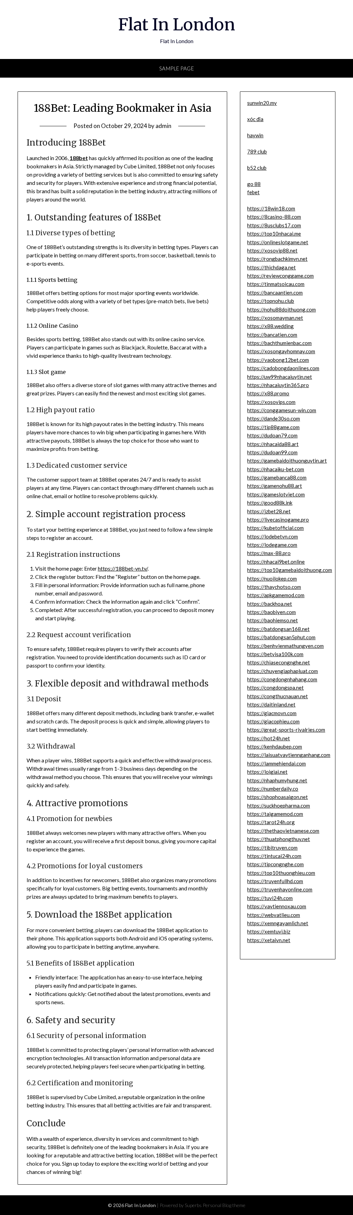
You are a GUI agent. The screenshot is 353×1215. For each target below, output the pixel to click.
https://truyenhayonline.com (279, 889)
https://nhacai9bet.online (276, 562)
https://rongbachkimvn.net (277, 259)
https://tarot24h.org (271, 822)
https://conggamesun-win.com (281, 410)
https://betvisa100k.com (275, 654)
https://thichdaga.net (271, 267)
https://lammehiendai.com (276, 763)
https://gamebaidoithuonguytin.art (287, 460)
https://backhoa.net (269, 604)
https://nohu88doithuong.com (281, 309)
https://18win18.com (271, 208)
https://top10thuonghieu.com (281, 873)
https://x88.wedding (270, 326)
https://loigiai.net (267, 772)
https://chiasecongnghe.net (278, 662)
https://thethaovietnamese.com (283, 831)
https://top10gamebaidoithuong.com (289, 570)
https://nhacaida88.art (273, 444)
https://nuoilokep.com (272, 578)
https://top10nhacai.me (274, 233)
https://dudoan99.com (272, 452)
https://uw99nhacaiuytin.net (279, 377)
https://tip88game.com (273, 427)
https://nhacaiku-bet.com (275, 469)
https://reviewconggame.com (280, 276)
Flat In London (176, 24)
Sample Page (176, 68)
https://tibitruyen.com (272, 847)
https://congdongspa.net (275, 687)
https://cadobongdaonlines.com (283, 368)
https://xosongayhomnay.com (281, 351)
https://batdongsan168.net (278, 629)
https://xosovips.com (271, 402)
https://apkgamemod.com (275, 595)
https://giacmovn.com (271, 713)
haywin (255, 135)
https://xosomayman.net (275, 318)
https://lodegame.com (272, 545)
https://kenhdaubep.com (274, 746)
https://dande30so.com (273, 418)
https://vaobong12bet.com (278, 360)
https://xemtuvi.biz (268, 931)
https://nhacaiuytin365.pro (278, 385)
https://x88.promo (268, 393)
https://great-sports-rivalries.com (286, 730)
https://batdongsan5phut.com (281, 637)
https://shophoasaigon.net (277, 797)
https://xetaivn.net (268, 940)
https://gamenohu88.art (274, 486)
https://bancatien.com (272, 335)
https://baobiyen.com (271, 612)
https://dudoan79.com (272, 435)
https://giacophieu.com (273, 721)
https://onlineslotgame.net (277, 242)
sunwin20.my (262, 103)
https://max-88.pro (269, 553)
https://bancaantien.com (275, 292)
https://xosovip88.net (272, 250)
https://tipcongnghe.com (275, 864)
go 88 (254, 184)
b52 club (256, 168)
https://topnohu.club (270, 301)
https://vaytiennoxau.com (276, 906)
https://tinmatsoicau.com (275, 284)
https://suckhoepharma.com (278, 805)
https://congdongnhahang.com (282, 679)
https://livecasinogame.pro (278, 519)
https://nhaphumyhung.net (277, 780)
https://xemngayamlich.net (277, 923)
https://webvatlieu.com (273, 915)
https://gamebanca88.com (276, 477)
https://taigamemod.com (275, 814)
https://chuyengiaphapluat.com (282, 671)
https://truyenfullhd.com (275, 881)
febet (253, 192)
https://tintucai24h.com (274, 856)
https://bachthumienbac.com (279, 343)
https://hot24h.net (268, 738)
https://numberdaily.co (272, 789)
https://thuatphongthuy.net (278, 839)
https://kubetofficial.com (275, 528)
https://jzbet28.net (269, 511)
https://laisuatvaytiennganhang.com (288, 755)
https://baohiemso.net (272, 620)
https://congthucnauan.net (277, 696)
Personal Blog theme (224, 1205)
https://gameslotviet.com (276, 494)
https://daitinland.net (271, 704)
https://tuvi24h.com (270, 898)
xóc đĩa (255, 119)
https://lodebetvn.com (272, 536)
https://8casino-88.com (274, 217)
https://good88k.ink (269, 503)
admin (163, 125)
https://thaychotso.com (274, 587)
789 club (257, 151)
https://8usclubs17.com (274, 225)
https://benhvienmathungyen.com (285, 646)
